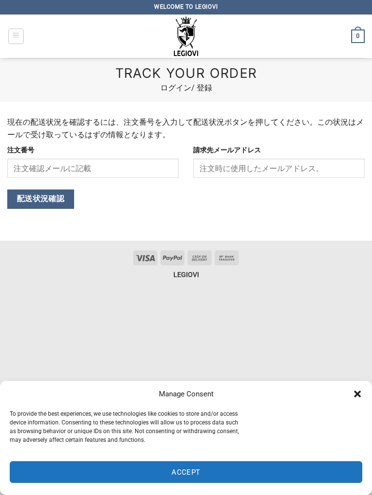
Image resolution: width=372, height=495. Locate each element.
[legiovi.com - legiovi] (186, 36)
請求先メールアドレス (227, 150)
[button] (357, 394)
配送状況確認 (41, 198)
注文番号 (20, 150)
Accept (186, 472)
